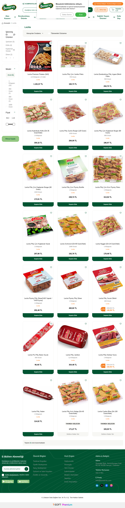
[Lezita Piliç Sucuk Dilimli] (107, 280)
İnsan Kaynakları (70, 482)
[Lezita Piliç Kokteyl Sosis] (107, 336)
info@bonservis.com (103, 480)
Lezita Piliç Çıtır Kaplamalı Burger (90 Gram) (107, 132)
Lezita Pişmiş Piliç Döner (73, 298)
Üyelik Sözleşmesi (40, 465)
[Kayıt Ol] (26, 469)
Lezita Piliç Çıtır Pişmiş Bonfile (73, 187)
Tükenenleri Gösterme (59, 33)
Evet (81, 15)
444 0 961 (99, 473)
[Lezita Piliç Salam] (38, 393)
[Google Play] (8, 481)
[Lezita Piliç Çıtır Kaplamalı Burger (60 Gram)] (38, 169)
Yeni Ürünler (69, 468)
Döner (9, 54)
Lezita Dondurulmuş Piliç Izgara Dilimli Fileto (107, 75)
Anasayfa (7, 23)
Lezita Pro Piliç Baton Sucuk (38, 355)
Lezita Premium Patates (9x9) (38, 74)
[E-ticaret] (62, 505)
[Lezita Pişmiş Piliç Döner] (73, 280)
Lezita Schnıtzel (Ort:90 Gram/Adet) (73, 244)
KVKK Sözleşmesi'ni (12, 475)
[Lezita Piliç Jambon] (73, 336)
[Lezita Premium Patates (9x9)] (38, 56)
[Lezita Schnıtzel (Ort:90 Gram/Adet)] (73, 225)
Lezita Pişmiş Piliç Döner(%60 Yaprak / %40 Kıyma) (38, 299)
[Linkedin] (97, 485)
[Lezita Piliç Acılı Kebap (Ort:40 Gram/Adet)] (73, 393)
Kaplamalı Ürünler (10, 50)
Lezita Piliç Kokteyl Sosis (108, 355)
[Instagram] (111, 485)
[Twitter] (101, 485)
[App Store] (23, 481)
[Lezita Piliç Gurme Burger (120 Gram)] (73, 112)
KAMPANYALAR (31, 4)
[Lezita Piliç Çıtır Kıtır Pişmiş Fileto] (107, 169)
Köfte (9, 45)
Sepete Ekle (38, 91)
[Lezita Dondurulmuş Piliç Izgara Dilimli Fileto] (107, 56)
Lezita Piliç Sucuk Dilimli (107, 298)
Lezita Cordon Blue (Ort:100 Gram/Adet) (107, 412)
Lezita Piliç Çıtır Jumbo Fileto (72, 74)
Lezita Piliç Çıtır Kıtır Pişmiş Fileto (107, 187)
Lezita (38, 79)
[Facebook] (106, 485)
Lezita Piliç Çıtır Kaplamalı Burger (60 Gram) (38, 188)
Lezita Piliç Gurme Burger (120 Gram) (73, 131)
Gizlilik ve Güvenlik (40, 475)
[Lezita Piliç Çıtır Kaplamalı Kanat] (38, 225)
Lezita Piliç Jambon (73, 355)
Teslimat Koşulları (40, 461)
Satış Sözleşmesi (39, 468)
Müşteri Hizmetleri (71, 475)
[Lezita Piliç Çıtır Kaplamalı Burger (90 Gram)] (107, 112)
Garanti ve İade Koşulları (42, 471)
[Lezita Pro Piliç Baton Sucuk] (38, 336)
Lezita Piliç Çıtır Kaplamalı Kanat (38, 244)
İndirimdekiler (69, 471)
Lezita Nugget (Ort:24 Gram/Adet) (108, 244)
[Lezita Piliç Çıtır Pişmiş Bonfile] (73, 169)
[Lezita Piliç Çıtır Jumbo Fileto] (73, 56)
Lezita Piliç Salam (38, 411)
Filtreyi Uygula (10, 139)
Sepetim (67, 478)
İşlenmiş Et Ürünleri (10, 34)
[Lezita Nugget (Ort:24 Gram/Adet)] (107, 225)
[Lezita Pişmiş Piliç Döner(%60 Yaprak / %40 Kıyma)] (38, 280)
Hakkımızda (68, 461)
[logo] (9, 7)
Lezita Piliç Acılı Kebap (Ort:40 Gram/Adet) (73, 412)
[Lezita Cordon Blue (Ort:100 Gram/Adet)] (107, 393)
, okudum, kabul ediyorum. (15, 476)
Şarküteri (10, 42)
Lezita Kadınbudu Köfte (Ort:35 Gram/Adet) (38, 132)
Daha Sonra (67, 15)
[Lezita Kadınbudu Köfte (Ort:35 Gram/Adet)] (38, 112)
